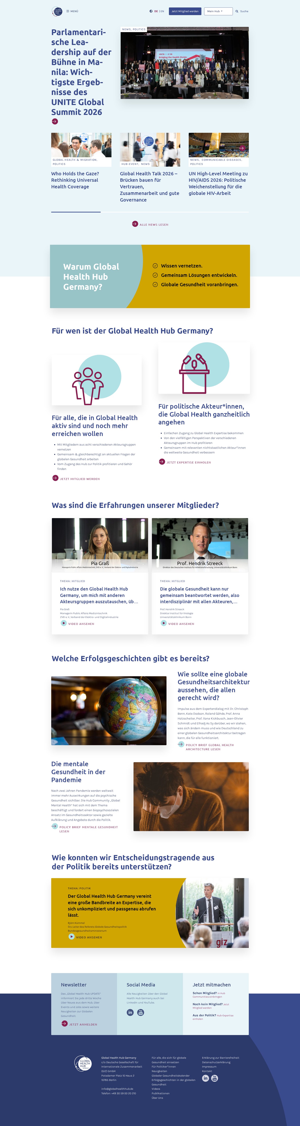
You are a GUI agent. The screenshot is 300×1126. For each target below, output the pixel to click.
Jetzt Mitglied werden (185, 11)
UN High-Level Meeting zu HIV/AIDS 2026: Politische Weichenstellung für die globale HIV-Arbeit (218, 183)
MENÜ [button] (74, 11)
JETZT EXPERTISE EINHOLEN (189, 462)
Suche (244, 11)
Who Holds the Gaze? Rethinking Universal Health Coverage (75, 180)
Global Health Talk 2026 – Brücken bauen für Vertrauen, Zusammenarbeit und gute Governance (149, 186)
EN (162, 11)
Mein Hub (213, 11)
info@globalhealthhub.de (117, 1088)
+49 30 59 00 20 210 (123, 1093)
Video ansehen (81, 623)
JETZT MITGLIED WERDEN (80, 478)
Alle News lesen (154, 224)
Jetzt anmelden (83, 1024)
